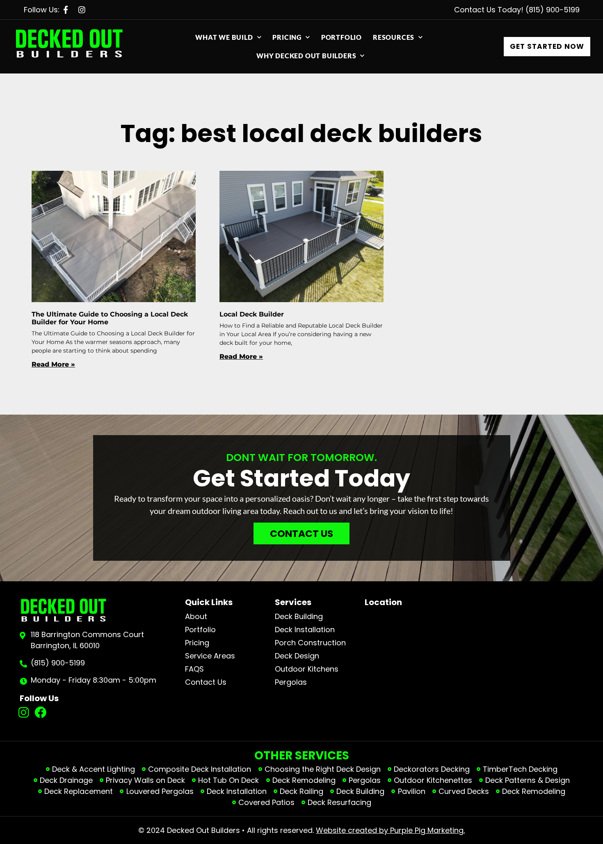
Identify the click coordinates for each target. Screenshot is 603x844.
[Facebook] (40, 712)
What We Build (224, 37)
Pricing (287, 37)
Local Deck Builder (251, 314)
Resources (393, 37)
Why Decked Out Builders (306, 56)
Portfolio (341, 37)
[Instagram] (24, 712)
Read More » (53, 364)
